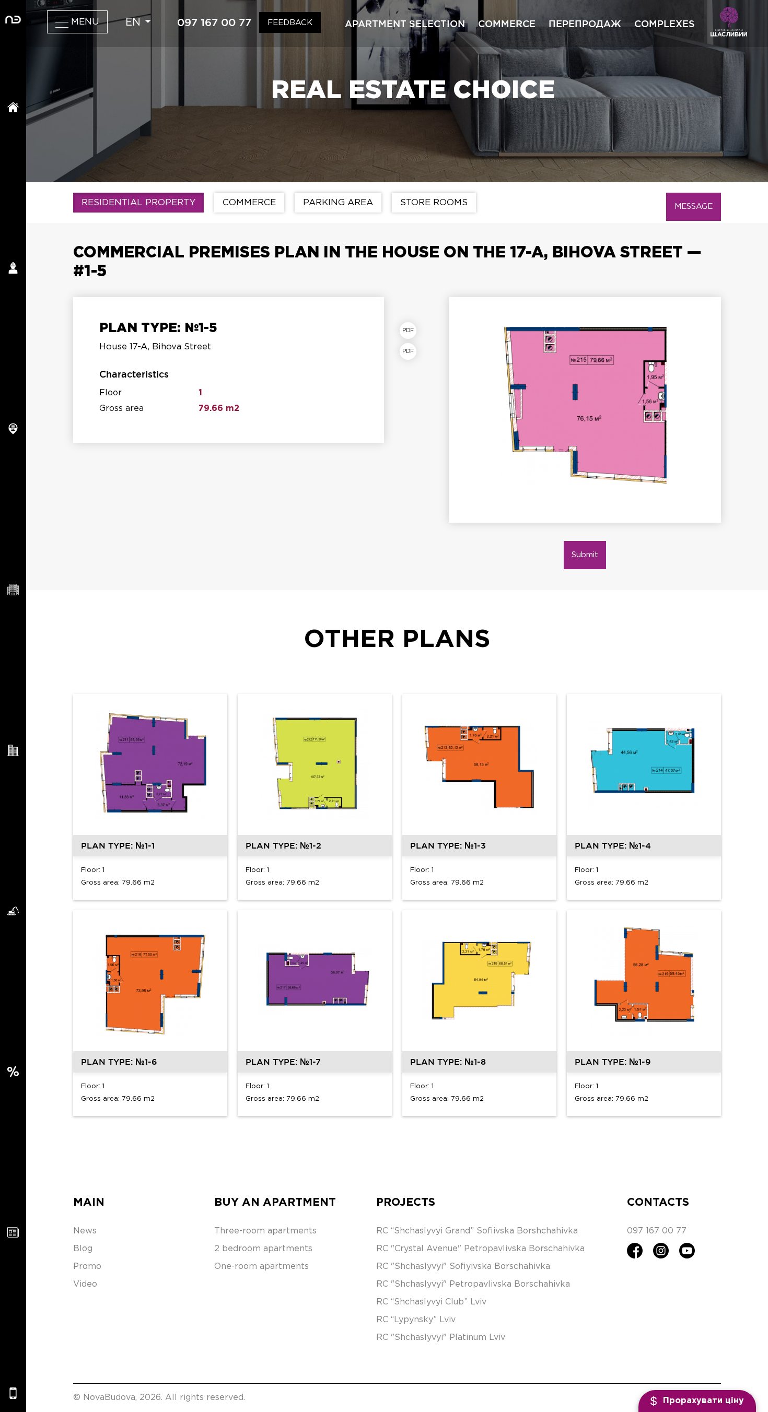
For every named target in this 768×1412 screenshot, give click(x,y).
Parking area (338, 203)
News (85, 1231)
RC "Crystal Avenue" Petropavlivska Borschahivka (480, 1249)
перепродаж (585, 23)
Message (693, 206)
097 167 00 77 (214, 22)
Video (85, 1284)
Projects (405, 1202)
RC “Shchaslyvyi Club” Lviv (431, 1302)
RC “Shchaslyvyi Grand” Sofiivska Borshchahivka (477, 1231)
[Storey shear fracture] (410, 351)
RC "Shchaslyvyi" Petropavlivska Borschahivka (473, 1284)
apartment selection (405, 23)
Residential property (138, 203)
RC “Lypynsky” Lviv (416, 1320)
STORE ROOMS (434, 203)
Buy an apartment (275, 1202)
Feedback (289, 22)
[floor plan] (410, 330)
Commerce (507, 23)
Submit (585, 554)
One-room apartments (261, 1266)
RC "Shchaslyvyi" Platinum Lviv (440, 1338)
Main (88, 1202)
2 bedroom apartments (263, 1249)
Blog (82, 1249)
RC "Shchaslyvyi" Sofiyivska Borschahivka (463, 1266)
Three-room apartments (265, 1231)
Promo (87, 1266)
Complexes (664, 23)
